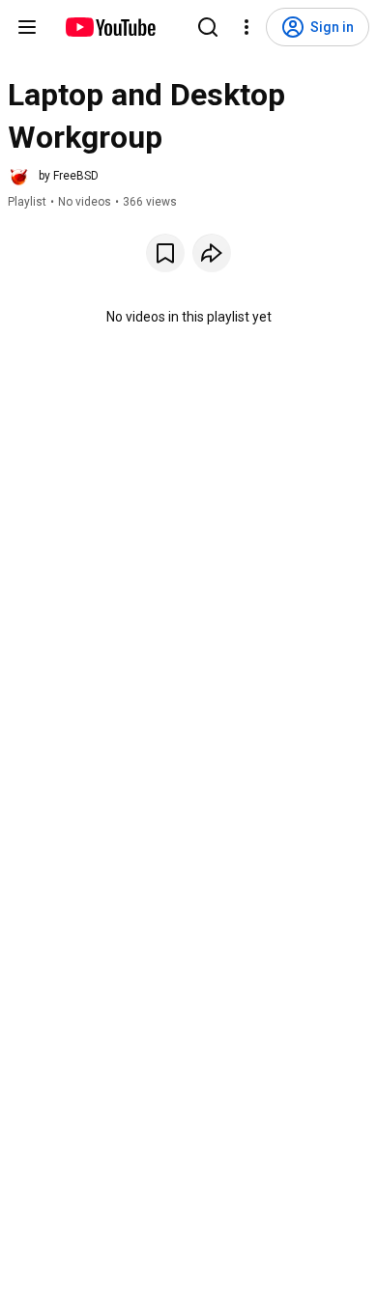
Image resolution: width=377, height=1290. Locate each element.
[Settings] (246, 27)
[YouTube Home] (109, 27)
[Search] (207, 27)
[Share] (211, 253)
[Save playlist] (165, 253)
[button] (53, 175)
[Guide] (27, 27)
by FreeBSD (69, 175)
